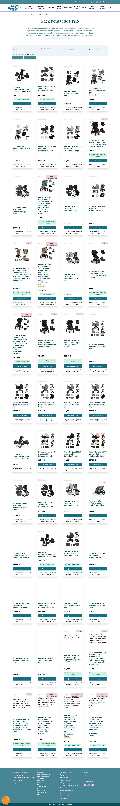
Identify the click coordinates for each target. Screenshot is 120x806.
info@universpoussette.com (21, 784)
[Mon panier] (97, 2)
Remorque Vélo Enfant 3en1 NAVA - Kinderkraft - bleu (96, 503)
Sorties (65, 7)
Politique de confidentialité (68, 783)
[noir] (28, 54)
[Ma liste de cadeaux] (100, 1)
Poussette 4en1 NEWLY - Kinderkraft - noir (72, 93)
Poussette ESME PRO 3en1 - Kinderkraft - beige (97, 405)
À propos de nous (65, 775)
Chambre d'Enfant (91, 7)
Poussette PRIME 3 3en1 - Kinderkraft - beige (97, 605)
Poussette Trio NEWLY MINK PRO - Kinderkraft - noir (47, 149)
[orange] (30, 54)
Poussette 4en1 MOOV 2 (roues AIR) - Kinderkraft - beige (98, 454)
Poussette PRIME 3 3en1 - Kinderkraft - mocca (46, 660)
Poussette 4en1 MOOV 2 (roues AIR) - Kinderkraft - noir (72, 454)
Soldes (110, 7)
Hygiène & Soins (77, 7)
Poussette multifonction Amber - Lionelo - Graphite (21, 456)
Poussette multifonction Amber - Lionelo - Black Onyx (22, 89)
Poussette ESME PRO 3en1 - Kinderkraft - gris (72, 405)
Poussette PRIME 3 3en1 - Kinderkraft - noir (21, 660)
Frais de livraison (65, 788)
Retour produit (64, 796)
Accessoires (51, 7)
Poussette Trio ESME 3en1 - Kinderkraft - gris (97, 346)
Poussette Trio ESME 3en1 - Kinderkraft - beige (46, 405)
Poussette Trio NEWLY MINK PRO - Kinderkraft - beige (72, 149)
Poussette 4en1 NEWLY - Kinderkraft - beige (22, 149)
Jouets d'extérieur (102, 7)
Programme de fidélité (66, 790)
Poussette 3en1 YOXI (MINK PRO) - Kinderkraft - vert (97, 555)
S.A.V (61, 793)
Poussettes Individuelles (29, 7)
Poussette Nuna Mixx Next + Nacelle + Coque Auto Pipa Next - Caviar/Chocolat (47, 344)
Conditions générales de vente (69, 785)
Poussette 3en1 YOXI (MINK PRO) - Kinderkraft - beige (46, 605)
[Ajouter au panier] (22, 103)
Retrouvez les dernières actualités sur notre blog (95, 777)
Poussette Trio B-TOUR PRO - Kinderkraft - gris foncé (20, 211)
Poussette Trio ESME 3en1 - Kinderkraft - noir (21, 405)
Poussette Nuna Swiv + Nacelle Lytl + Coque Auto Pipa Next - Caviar (73, 344)
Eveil (70, 7)
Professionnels (64, 798)
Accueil (17, 15)
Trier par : (92, 50)
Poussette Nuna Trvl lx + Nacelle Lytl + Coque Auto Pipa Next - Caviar (98, 274)
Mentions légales (65, 780)
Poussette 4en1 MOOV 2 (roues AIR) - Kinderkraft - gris (47, 454)
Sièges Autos (59, 7)
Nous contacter (64, 777)
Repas (84, 7)
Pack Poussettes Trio (43, 15)
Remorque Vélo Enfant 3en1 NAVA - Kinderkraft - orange (21, 555)
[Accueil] (14, 7)
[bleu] (22, 54)
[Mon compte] (94, 1)
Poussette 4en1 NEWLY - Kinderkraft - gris (98, 91)
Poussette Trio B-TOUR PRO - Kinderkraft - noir (71, 208)
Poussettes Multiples (41, 7)
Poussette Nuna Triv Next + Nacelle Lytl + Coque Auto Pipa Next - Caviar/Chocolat (98, 143)
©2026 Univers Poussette (54, 804)
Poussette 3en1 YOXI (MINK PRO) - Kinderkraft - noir (21, 605)
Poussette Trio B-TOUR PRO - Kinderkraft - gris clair (71, 277)
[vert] (33, 54)
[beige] (20, 54)
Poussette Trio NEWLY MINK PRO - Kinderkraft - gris (98, 208)
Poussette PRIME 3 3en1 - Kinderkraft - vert (72, 605)
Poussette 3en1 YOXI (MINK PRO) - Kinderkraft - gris (46, 88)
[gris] (25, 54)
